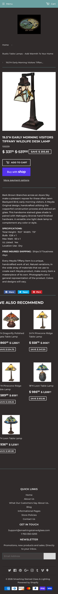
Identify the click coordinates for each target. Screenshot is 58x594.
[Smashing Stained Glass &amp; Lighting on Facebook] (15, 570)
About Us (29, 499)
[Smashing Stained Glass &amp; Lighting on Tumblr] (37, 570)
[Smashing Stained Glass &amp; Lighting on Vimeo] (42, 570)
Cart (53, 3)
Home (5, 45)
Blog (29, 507)
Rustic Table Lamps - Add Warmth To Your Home (27, 53)
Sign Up (50, 556)
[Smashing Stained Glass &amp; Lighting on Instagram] (32, 570)
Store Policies (29, 515)
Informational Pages (29, 511)
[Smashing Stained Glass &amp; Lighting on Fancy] (47, 570)
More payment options (16, 180)
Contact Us (29, 519)
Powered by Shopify (28, 582)
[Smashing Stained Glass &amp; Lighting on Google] (26, 570)
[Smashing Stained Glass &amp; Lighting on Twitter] (9, 570)
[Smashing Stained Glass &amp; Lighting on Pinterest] (20, 570)
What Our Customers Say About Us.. (29, 503)
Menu (9, 3)
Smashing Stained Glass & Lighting (31, 579)
